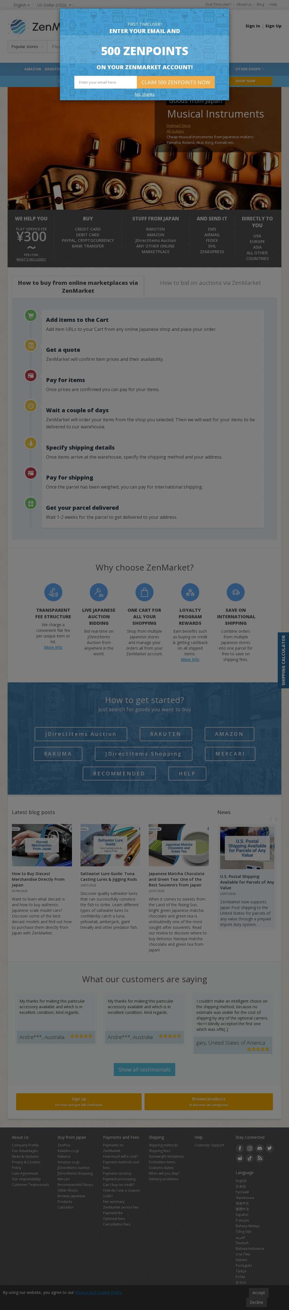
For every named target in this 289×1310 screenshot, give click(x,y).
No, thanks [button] (145, 94)
